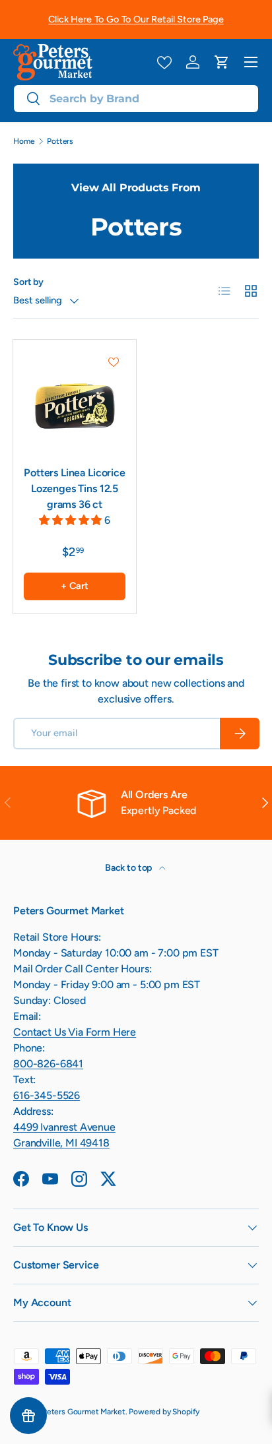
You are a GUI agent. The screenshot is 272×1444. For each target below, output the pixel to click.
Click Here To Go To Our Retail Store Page (135, 19)
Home (23, 141)
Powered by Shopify (164, 1411)
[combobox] (136, 98)
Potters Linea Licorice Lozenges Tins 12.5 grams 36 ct (74, 488)
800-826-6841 (48, 1063)
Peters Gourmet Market (83, 1411)
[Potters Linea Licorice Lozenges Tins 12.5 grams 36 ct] (74, 401)
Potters (60, 141)
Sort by (28, 282)
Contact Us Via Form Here (74, 1032)
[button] (221, 62)
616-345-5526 (46, 1095)
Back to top (129, 867)
